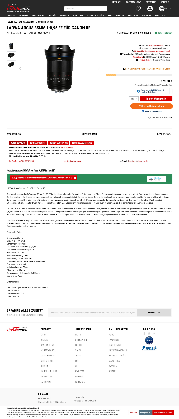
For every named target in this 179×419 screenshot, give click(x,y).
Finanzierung (114, 340)
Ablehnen (133, 413)
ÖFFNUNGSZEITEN (81, 340)
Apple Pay (112, 371)
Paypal (111, 335)
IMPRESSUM (79, 376)
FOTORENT (151, 2)
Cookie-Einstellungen (49, 371)
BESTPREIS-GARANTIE (48, 350)
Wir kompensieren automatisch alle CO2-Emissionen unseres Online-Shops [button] (45, 178)
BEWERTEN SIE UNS (47, 345)
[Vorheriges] (20, 68)
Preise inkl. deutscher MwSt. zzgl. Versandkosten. (153, 85)
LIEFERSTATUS (46, 382)
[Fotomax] (22, 8)
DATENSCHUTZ (80, 382)
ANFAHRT (78, 335)
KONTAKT (165, 2)
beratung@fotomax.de (138, 161)
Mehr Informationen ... (59, 417)
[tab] (14, 134)
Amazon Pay (113, 366)
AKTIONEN (116, 2)
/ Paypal (166, 51)
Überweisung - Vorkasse (118, 350)
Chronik (78, 355)
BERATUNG (44, 340)
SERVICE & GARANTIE (48, 355)
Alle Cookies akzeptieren (163, 413)
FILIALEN (78, 350)
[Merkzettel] (138, 9)
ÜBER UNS (78, 345)
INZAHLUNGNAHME (60, 143)
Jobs (77, 361)
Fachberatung (67, 147)
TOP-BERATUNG (19, 143)
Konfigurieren (145, 413)
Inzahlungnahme (115, 345)
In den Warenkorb (156, 98)
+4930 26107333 (22, 161)
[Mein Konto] (150, 9)
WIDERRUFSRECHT (47, 361)
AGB (76, 366)
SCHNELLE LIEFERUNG (83, 143)
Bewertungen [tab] (164, 134)
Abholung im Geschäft (117, 355)
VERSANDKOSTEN (46, 376)
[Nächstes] (99, 68)
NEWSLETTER (79, 371)
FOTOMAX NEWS (133, 2)
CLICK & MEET (45, 366)
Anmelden (154, 312)
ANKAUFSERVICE (38, 143)
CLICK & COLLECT (115, 361)
